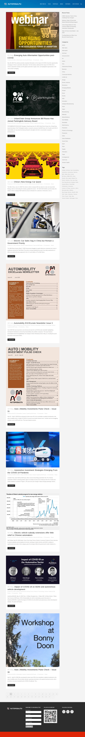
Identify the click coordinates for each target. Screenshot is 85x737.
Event (24, 60)
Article (18, 474)
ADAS (18, 591)
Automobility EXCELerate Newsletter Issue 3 (33, 323)
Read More (11, 72)
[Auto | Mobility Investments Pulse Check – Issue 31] (32, 376)
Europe (64, 90)
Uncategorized (65, 157)
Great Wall (72, 184)
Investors (73, 188)
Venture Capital (33, 123)
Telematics (64, 151)
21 (28, 696)
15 (7, 696)
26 (46, 696)
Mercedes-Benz (65, 190)
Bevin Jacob (71, 174)
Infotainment (65, 186)
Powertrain (64, 127)
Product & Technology (46, 325)
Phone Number (29, 722)
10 (42, 694)
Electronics (64, 85)
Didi (67, 178)
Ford (71, 180)
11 (46, 694)
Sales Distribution (66, 138)
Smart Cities (65, 141)
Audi (72, 170)
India (63, 98)
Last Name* (28, 714)
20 (25, 696)
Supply (63, 149)
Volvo (76, 198)
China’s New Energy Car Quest (27, 182)
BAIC (63, 174)
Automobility (76, 170)
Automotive (64, 172)
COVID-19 (26, 474)
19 (21, 696)
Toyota (66, 196)
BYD (71, 176)
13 (53, 694)
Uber (73, 196)
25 (42, 696)
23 (35, 696)
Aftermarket (19, 60)
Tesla (63, 196)
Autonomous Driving (21, 325)
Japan (63, 109)
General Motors (65, 184)
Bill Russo (29, 60)
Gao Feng (75, 180)
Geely (77, 182)
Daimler (63, 178)
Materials (64, 114)
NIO (77, 192)
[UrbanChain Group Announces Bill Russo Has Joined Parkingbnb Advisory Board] (32, 98)
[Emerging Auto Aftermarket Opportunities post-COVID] (32, 32)
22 (32, 696)
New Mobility (65, 119)
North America (65, 125)
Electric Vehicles (24, 184)
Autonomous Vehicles (72, 172)
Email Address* (29, 718)
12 (49, 694)
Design (63, 79)
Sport (63, 143)
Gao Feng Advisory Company (68, 182)
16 (11, 696)
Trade (63, 154)
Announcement (20, 123)
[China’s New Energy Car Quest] (32, 161)
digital (69, 178)
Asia (63, 63)
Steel (63, 146)
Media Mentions (32, 184)
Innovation (27, 123)
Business (64, 69)
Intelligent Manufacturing (68, 103)
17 (14, 696)
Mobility (71, 190)
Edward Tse (74, 178)
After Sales (64, 47)
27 (49, 696)
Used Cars (64, 159)
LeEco (76, 188)
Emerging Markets (66, 87)
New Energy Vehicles (67, 192)
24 (39, 696)
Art (62, 58)
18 (18, 696)
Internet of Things (66, 188)
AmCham (64, 53)
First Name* (28, 710)
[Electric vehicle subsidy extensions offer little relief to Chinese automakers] (32, 511)
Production (64, 133)
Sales (34, 245)
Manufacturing (65, 111)
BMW (68, 176)
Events (63, 95)
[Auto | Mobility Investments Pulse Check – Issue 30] (32, 640)
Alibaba (63, 170)
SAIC (63, 194)
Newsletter (37, 325)
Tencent (75, 194)
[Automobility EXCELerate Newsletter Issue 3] (32, 292)
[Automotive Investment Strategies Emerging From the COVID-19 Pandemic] (32, 450)
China (18, 184)
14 (56, 694)
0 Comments (36, 60)
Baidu (66, 174)
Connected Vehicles (67, 74)
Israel (63, 106)
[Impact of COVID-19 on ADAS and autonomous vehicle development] (32, 570)
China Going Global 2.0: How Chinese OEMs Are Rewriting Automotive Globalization (69, 26)
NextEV (73, 192)
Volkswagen (72, 198)
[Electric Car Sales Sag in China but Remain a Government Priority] (32, 220)
